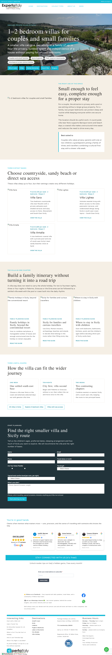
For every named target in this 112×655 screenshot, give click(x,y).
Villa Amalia (37, 232)
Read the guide (16, 343)
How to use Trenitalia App (15, 637)
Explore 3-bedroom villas (34, 407)
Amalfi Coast (36, 621)
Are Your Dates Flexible (16, 466)
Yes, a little (11, 471)
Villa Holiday (36, 634)
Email (59, 452)
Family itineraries (33, 68)
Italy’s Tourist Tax (12, 624)
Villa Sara (36, 197)
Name (10, 452)
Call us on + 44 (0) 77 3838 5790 (10, 1)
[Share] (9, 651)
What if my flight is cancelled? (16, 640)
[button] (104, 541)
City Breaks (35, 632)
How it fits (45, 68)
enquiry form (86, 627)
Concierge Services (88, 638)
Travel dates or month (64, 459)
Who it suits (13, 68)
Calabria (34, 625)
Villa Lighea (87, 197)
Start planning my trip (17, 499)
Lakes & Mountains (38, 630)
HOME (31, 6)
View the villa (36, 218)
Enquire (54, 68)
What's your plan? (13, 482)
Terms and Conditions (89, 644)
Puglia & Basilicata (38, 627)
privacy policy (31, 608)
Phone (10, 459)
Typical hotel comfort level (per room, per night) (24, 476)
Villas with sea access (55, 407)
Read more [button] (36, 547)
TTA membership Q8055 (64, 625)
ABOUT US (71, 6)
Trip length (61, 466)
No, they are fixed (23, 471)
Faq (83, 640)
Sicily (33, 623)
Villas (22, 68)
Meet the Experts (87, 636)
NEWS (81, 6)
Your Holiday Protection (90, 642)
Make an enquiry (106, 1)
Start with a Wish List (13, 621)
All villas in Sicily (15, 407)
